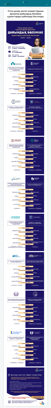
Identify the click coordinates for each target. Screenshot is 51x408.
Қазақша (26, 2)
